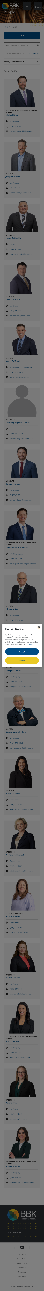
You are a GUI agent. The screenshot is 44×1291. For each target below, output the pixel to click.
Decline (22, 660)
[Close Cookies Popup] (39, 627)
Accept (22, 652)
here (31, 644)
